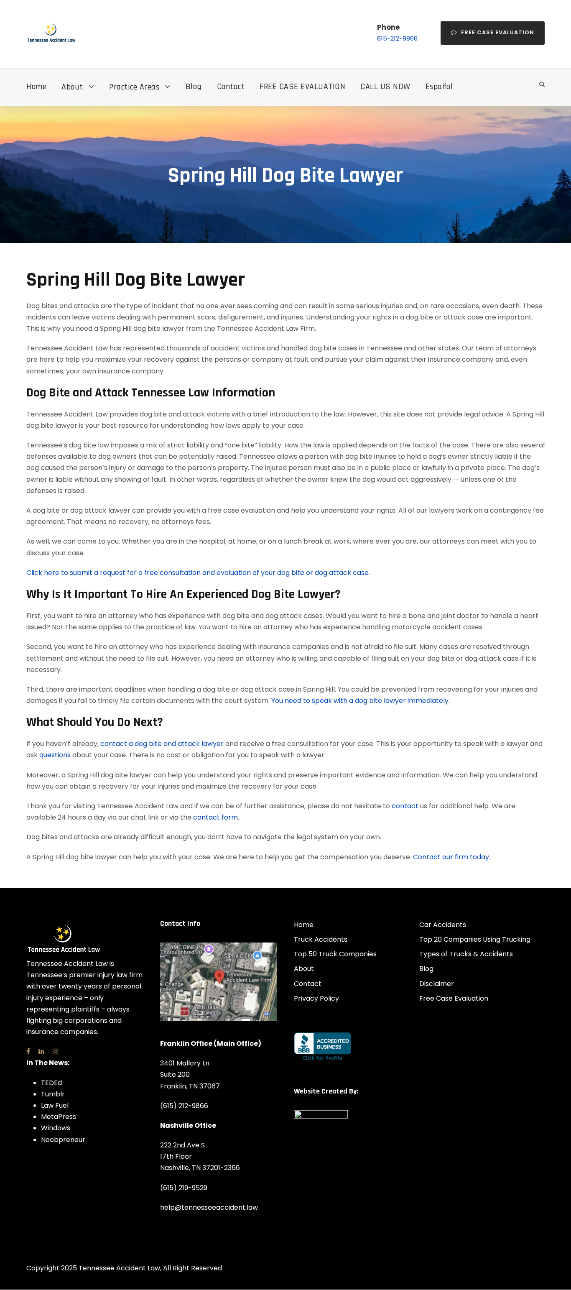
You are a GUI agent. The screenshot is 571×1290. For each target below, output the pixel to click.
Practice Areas (134, 87)
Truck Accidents (320, 939)
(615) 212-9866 (184, 1106)
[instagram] (56, 1051)
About (72, 87)
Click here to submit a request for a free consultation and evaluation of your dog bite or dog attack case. (198, 572)
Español (439, 86)
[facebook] (28, 1051)
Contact (231, 86)
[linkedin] (41, 1051)
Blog (194, 86)
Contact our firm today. (451, 857)
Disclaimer (436, 984)
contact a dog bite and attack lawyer (162, 743)
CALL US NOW (385, 86)
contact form (215, 817)
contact (405, 806)
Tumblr (53, 1094)
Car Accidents (442, 925)
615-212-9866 (397, 38)
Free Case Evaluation (497, 32)
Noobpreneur (63, 1139)
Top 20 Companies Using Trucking (474, 939)
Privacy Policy (316, 998)
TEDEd (51, 1083)
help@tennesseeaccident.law (209, 1207)
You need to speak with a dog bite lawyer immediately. (360, 700)
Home (36, 86)
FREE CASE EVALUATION (302, 86)
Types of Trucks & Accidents (466, 954)
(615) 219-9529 (183, 1188)
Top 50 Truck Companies (335, 954)
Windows (55, 1128)
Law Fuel (55, 1105)
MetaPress (58, 1116)
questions (55, 755)
